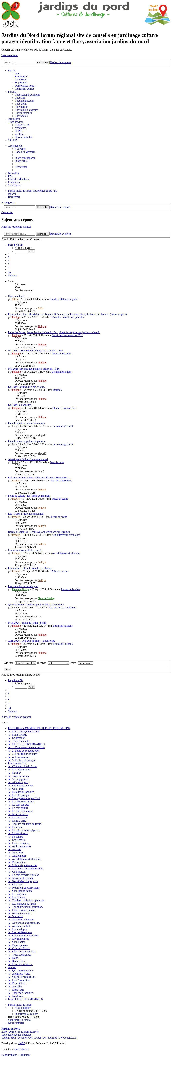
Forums (12, 91)
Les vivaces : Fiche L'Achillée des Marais (30, 568)
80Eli (15, 299)
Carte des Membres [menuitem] (25, 151)
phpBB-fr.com (21, 1049)
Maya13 (16, 426)
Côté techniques (23, 112)
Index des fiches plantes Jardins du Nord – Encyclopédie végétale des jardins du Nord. (54, 332)
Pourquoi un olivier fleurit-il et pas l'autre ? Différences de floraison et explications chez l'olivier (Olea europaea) (67, 314)
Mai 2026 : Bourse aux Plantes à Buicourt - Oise (33, 368)
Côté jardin (21, 103)
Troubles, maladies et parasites (68, 317)
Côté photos (21, 115)
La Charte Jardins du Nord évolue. (26, 386)
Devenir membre (24, 137)
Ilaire (14, 607)
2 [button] (8, 257)
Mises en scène (60, 498)
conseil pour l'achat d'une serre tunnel (28, 459)
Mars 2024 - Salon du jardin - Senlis (27, 622)
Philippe (16, 317)
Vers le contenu (9, 55)
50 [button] (9, 272)
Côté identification (24, 100)
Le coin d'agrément (63, 426)
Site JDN (13, 140)
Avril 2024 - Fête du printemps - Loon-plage (31, 640)
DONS (18, 131)
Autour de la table (70, 589)
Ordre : (74, 662)
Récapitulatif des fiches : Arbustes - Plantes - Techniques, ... (39, 477)
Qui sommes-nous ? (25, 85)
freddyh (16, 480)
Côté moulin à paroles (26, 109)
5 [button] (8, 266)
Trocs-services (15, 121)
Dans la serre (57, 462)
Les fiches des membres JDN (67, 335)
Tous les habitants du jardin (63, 299)
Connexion (21, 79)
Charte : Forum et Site (64, 407)
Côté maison (21, 106)
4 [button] (8, 263)
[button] (15, 244)
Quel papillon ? (16, 296)
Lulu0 (15, 462)
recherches (20, 127)
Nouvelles (20, 148)
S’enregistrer (21, 76)
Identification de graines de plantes (26, 423)
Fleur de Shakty (20, 589)
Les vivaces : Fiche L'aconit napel (26, 513)
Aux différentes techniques (66, 534)
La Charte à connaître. (20, 404)
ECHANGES (22, 124)
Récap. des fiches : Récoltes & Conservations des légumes (39, 531)
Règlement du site (24, 88)
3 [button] (8, 260)
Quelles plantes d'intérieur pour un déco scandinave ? (36, 604)
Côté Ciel (20, 97)
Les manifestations (61, 353)
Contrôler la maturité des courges (25, 550)
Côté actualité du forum (27, 94)
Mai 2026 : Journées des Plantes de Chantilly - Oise (35, 350)
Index (18, 73)
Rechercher (42, 207)
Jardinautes (14, 118)
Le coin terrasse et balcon (62, 607)
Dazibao (57, 389)
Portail (11, 70)
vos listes (19, 134)
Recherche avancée (60, 207)
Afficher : (9, 662)
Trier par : (42, 662)
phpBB (21, 1043)
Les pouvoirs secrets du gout (23, 586)
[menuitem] (25, 157)
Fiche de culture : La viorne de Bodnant (29, 495)
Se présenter (21, 82)
